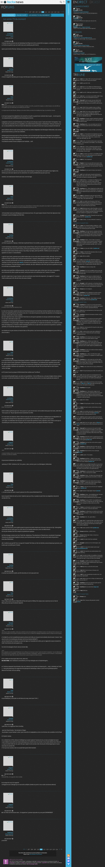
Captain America (80, 24)
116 (58, 12)
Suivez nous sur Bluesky (68, 864)
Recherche (61, 2)
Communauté (68, 425)
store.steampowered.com (82, 548)
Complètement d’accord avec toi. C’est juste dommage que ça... (85, 13)
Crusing (11, 69)
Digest (95, 2)
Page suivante (61, 11)
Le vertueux (10, 33)
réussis (21, 262)
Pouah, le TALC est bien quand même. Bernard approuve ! (84, 28)
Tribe (11, 97)
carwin (78, 42)
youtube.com (89, 156)
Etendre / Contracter (68, 853)
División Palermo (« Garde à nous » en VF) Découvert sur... (84, 54)
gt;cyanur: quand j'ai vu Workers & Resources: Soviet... (84, 46)
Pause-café (21, 15)
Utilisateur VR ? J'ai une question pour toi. (82, 37)
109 (36, 12)
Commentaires (81, 6)
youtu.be (88, 261)
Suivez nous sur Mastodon (68, 861)
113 (49, 12)
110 (40, 12)
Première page (26, 11)
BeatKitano (10, 832)
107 (30, 12)
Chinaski (11, 623)
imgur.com (96, 587)
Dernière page (63, 11)
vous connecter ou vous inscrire (36, 854)
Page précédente (28, 11)
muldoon (78, 8)
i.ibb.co (82, 383)
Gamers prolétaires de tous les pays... (81, 45)
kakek (78, 34)
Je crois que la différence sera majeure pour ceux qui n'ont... (85, 20)
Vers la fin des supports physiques (81, 12)
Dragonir (11, 442)
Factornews (8, 15)
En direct (80, 2)
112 (46, 12)
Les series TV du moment (39, 15)
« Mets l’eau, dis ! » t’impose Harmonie (81, 27)
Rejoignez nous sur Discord (68, 858)
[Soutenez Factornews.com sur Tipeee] (88, 71)
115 (55, 12)
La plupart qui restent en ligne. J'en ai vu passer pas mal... (84, 39)
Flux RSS (68, 855)
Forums (77, 32)
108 (33, 12)
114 (52, 12)
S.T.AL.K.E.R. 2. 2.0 (77, 19)
